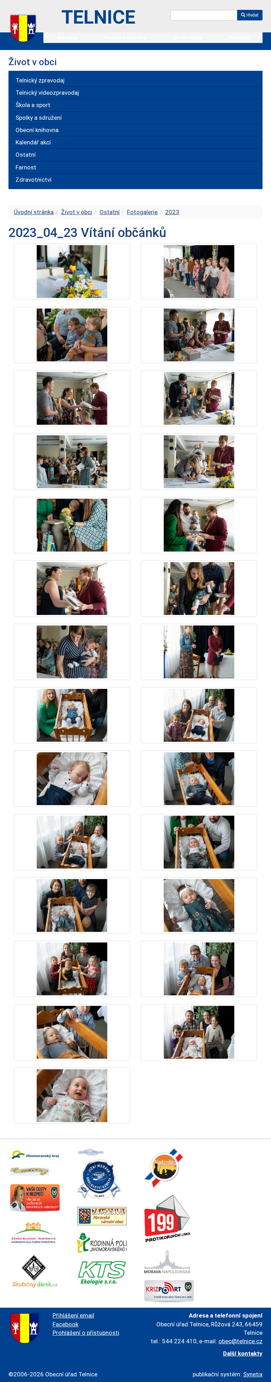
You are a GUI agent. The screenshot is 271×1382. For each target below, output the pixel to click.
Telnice (98, 17)
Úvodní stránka (34, 212)
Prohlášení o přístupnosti (86, 1332)
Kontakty (239, 38)
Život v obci (76, 212)
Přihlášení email (73, 1315)
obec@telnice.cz (240, 1341)
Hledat (252, 15)
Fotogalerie (142, 212)
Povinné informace (125, 38)
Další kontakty (243, 1353)
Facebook (65, 1324)
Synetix (253, 1374)
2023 (172, 212)
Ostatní (110, 212)
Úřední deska (187, 38)
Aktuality (67, 38)
